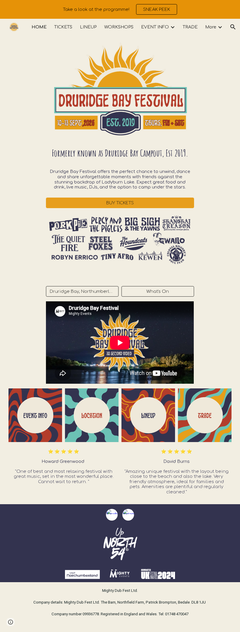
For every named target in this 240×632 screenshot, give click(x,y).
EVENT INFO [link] (155, 27)
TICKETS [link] (63, 27)
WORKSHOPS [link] (118, 27)
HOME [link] (39, 27)
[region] (120, 9)
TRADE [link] (190, 27)
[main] (120, 153)
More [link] (210, 27)
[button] (233, 27)
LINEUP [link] (88, 27)
